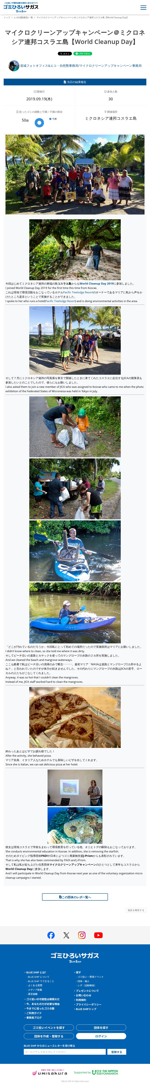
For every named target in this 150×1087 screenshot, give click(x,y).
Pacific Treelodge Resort (78, 292)
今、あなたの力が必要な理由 (43, 1004)
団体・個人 (83, 981)
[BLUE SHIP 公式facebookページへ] (51, 935)
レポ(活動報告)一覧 (23, 17)
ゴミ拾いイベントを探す (49, 1027)
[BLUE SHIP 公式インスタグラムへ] (81, 935)
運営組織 (33, 994)
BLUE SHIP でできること (41, 981)
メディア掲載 (35, 989)
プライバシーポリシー (89, 1004)
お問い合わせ (83, 995)
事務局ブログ (34, 1017)
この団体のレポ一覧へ (76, 897)
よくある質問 (35, 985)
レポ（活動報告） (87, 985)
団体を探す (101, 1027)
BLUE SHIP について (38, 976)
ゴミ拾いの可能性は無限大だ (43, 999)
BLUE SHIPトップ (86, 1009)
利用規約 (81, 1000)
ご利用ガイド (34, 1013)
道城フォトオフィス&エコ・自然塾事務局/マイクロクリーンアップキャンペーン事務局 (80, 65)
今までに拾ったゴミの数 (40, 1008)
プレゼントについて (87, 991)
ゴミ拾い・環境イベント (91, 976)
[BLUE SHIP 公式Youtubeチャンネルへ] (98, 935)
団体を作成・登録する (48, 1036)
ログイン (101, 1036)
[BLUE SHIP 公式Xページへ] (66, 935)
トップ (7, 17)
